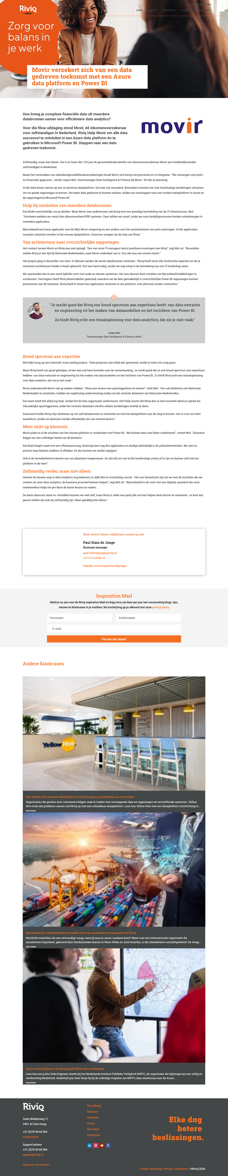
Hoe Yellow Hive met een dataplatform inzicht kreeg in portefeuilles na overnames (80, 797)
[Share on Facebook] (3, 312)
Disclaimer (181, 1168)
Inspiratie (187, 10)
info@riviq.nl (31, 1136)
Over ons (204, 10)
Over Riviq (94, 1105)
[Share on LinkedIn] (3, 297)
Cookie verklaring (151, 1168)
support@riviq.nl (33, 1154)
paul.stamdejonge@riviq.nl (100, 553)
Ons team (93, 1129)
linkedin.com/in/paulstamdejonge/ (105, 565)
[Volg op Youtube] (101, 1145)
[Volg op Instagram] (95, 1145)
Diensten (151, 10)
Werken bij (168, 10)
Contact (191, 4)
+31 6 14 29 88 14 (94, 558)
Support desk (204, 4)
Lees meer (31, 810)
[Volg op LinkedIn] (89, 1145)
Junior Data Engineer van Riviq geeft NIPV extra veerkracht (65, 1069)
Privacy (168, 1168)
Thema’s (92, 1111)
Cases (139, 10)
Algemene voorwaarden (36, 1164)
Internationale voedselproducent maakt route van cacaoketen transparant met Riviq (81, 933)
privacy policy (160, 607)
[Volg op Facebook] (108, 1145)
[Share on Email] (3, 320)
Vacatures (93, 1135)
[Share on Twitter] (3, 305)
